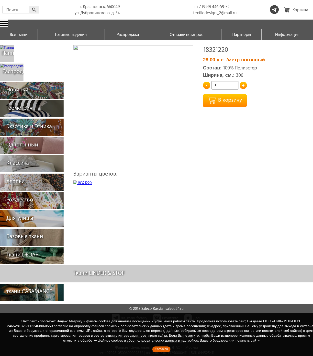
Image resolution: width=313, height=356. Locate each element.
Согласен (161, 349)
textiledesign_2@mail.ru (215, 13)
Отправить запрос (186, 34)
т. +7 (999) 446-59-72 (211, 6)
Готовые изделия (71, 34)
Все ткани (19, 34)
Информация (287, 34)
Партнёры (241, 34)
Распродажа (128, 34)
